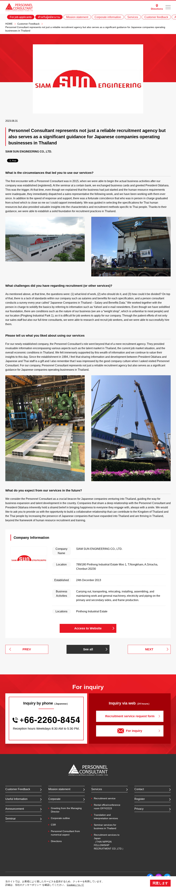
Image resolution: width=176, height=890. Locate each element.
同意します (160, 883)
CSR (53, 824)
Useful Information (16, 799)
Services (132, 17)
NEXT (149, 649)
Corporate (54, 799)
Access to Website (88, 628)
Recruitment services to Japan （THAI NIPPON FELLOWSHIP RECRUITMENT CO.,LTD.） (109, 841)
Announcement (14, 808)
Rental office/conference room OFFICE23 (107, 807)
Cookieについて (75, 884)
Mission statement (77, 17)
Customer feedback (156, 17)
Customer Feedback (28, 23)
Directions (157, 8)
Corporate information (108, 17)
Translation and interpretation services (106, 816)
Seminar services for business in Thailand (105, 826)
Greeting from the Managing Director (66, 810)
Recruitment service (105, 798)
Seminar (10, 818)
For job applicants (21, 17)
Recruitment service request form (130, 716)
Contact (139, 789)
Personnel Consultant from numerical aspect (65, 833)
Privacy (139, 808)
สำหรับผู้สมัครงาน (49, 17)
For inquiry (134, 731)
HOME (9, 23)
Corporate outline (60, 818)
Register (139, 799)
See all (88, 649)
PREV (27, 649)
